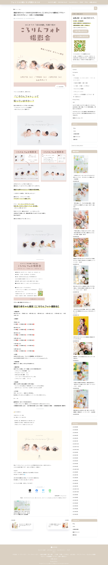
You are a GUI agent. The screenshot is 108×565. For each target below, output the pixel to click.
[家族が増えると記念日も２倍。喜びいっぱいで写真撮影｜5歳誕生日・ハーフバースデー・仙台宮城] (84, 399)
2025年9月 (75, 452)
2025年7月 (75, 455)
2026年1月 (75, 441)
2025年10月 (76, 449)
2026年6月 (75, 430)
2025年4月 (75, 463)
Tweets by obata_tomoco (77, 145)
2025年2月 (75, 466)
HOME (54, 547)
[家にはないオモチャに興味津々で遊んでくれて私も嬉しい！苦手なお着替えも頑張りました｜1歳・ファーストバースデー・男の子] (84, 275)
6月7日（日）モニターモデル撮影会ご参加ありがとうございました (84, 337)
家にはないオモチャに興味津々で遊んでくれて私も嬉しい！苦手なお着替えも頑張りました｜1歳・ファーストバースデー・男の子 (84, 288)
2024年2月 (75, 483)
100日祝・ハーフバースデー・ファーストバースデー (84, 79)
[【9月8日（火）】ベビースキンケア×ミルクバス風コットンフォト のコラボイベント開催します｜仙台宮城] (84, 164)
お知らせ (51, 497)
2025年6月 (75, 458)
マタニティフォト (78, 91)
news (65, 495)
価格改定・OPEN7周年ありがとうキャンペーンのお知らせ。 (84, 357)
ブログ (81, 2)
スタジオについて (62, 2)
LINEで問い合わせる (81, 31)
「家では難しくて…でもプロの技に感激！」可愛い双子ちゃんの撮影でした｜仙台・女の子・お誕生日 (83, 205)
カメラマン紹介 (52, 2)
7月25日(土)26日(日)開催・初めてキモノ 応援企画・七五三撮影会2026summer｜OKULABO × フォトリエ (84, 311)
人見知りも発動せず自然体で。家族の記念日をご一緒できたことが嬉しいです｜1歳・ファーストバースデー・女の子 (84, 384)
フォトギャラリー (73, 2)
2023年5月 (75, 506)
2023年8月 (75, 497)
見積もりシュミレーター (78, 118)
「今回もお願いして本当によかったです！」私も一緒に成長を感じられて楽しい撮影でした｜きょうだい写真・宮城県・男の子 (83, 232)
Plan (74, 75)
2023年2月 (75, 514)
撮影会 (60, 497)
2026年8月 (75, 427)
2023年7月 (75, 500)
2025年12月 (76, 444)
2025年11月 (76, 446)
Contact (75, 69)
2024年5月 (75, 480)
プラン (86, 2)
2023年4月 (75, 508)
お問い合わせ (93, 2)
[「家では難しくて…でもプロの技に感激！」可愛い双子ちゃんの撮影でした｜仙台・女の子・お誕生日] (84, 192)
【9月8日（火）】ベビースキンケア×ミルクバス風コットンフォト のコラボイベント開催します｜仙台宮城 (83, 177)
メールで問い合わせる (81, 36)
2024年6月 (75, 477)
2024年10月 (76, 469)
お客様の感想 (76, 134)
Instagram (75, 72)
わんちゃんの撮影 (78, 89)
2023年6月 (75, 503)
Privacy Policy (76, 99)
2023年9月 (75, 494)
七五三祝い (73, 554)
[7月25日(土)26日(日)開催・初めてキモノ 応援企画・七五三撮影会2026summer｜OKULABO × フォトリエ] (84, 300)
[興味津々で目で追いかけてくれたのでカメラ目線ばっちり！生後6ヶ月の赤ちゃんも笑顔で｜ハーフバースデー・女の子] (84, 247)
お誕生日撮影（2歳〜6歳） (81, 83)
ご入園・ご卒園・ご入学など (81, 86)
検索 (95, 8)
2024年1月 (75, 486)
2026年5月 (75, 432)
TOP (74, 102)
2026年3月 (75, 435)
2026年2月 (75, 438)
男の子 (64, 497)
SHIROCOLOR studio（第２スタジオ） (33, 497)
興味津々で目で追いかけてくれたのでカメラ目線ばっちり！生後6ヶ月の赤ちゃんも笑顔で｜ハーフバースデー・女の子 (84, 260)
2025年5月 (75, 461)
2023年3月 (75, 511)
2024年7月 (75, 475)
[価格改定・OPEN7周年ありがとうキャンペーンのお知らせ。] (84, 348)
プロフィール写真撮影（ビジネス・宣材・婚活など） (83, 95)
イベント (45, 497)
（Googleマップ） (43, 358)
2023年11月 (76, 489)
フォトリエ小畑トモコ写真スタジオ (25, 2)
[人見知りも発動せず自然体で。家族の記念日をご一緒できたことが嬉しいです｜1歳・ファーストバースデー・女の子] (84, 371)
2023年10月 (76, 492)
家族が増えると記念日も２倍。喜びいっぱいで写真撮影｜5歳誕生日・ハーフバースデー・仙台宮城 (84, 411)
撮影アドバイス (76, 136)
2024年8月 (75, 472)
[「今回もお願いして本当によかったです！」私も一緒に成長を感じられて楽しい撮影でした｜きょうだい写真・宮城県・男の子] (84, 219)
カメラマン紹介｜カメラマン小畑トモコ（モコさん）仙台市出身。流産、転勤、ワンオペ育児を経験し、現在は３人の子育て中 (84, 107)
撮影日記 (75, 139)
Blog (62, 495)
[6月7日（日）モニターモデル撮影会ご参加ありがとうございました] (84, 326)
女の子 (55, 497)
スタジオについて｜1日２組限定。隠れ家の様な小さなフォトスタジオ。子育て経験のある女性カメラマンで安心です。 (84, 113)
